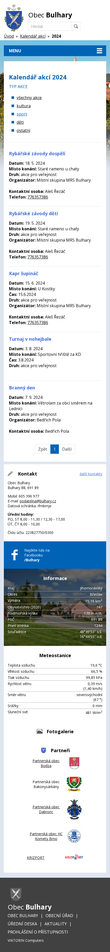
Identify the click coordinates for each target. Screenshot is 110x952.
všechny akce (29, 97)
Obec (50, 14)
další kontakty (91, 473)
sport (22, 114)
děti (20, 122)
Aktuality (56, 924)
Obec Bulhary (23, 915)
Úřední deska (22, 924)
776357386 (37, 197)
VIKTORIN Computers (26, 940)
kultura (24, 106)
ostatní (23, 130)
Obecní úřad (59, 915)
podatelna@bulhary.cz (38, 501)
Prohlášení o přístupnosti (38, 932)
